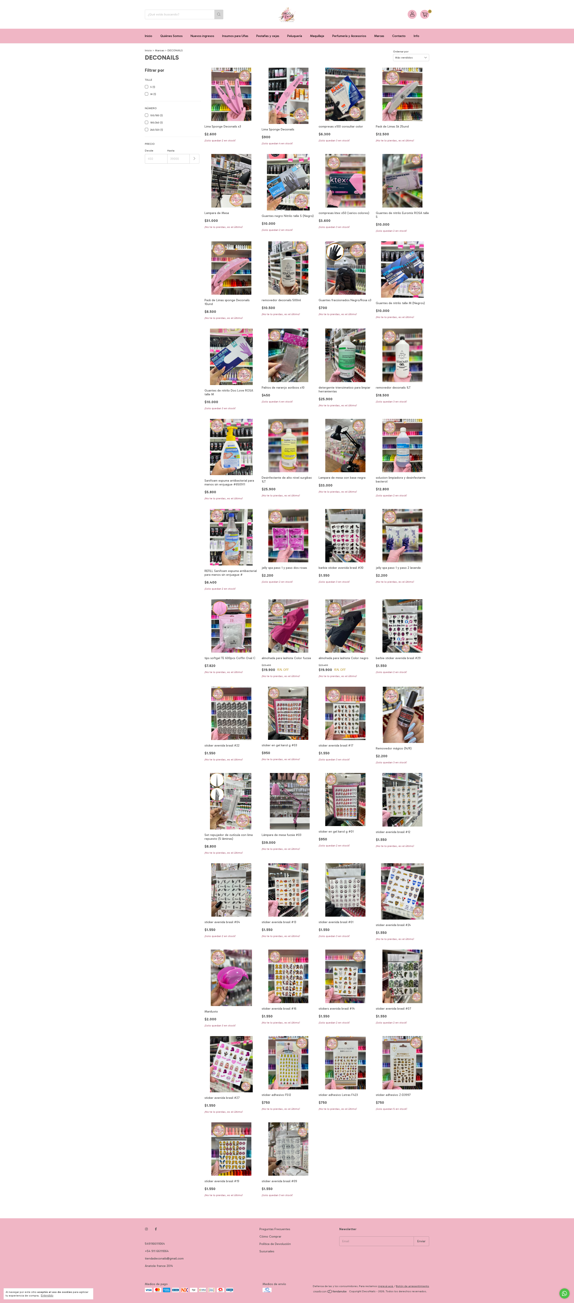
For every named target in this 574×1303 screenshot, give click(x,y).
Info (416, 36)
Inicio (148, 36)
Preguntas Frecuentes (274, 1229)
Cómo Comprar (270, 1236)
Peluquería (294, 36)
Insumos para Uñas (235, 36)
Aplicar (194, 159)
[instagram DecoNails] (146, 1229)
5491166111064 (155, 1244)
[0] (424, 14)
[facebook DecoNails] (155, 1229)
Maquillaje (317, 36)
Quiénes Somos (171, 36)
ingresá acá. (386, 1286)
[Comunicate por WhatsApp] (564, 1293)
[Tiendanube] (330, 1292)
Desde (149, 150)
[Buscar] (218, 14)
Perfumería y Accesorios (349, 36)
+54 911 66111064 (157, 1251)
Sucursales (266, 1251)
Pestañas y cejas (267, 36)
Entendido (47, 1295)
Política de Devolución (275, 1244)
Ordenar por (401, 51)
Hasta (170, 150)
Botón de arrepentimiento (412, 1286)
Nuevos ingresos (202, 36)
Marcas (379, 36)
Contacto (399, 36)
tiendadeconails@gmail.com (164, 1258)
